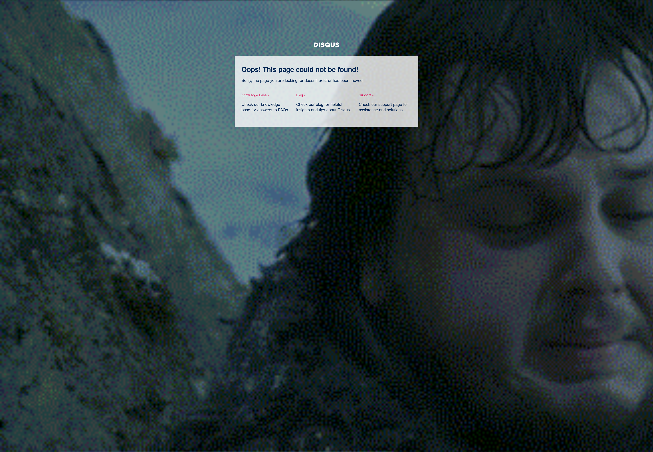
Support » (366, 94)
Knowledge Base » (255, 94)
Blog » (301, 94)
